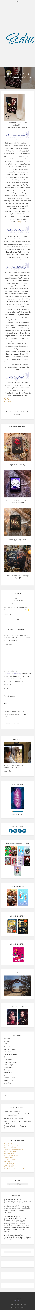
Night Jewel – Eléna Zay (12, 1111)
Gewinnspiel (8, 1057)
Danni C (17, 598)
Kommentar (8, 645)
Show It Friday (9, 1072)
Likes (8, 401)
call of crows (13, 411)
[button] (5, 399)
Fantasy (22, 411)
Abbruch (7, 1039)
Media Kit (7, 771)
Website (7, 704)
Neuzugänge (8, 1065)
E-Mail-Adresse (10, 696)
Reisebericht (8, 1067)
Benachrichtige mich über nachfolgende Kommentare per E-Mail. (16, 714)
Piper (28, 411)
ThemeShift (20, 1307)
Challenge (7, 1052)
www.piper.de (20, 222)
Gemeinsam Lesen (10, 1054)
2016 (6, 411)
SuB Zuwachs (9, 1080)
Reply (18, 619)
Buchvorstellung (10, 1049)
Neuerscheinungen (11, 1062)
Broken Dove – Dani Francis (13, 1118)
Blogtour (7, 1046)
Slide (5, 1075)
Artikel (6, 1044)
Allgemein (7, 1041)
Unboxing (7, 1083)
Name (6, 688)
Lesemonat (8, 1059)
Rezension (17, 414)
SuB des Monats (9, 1078)
